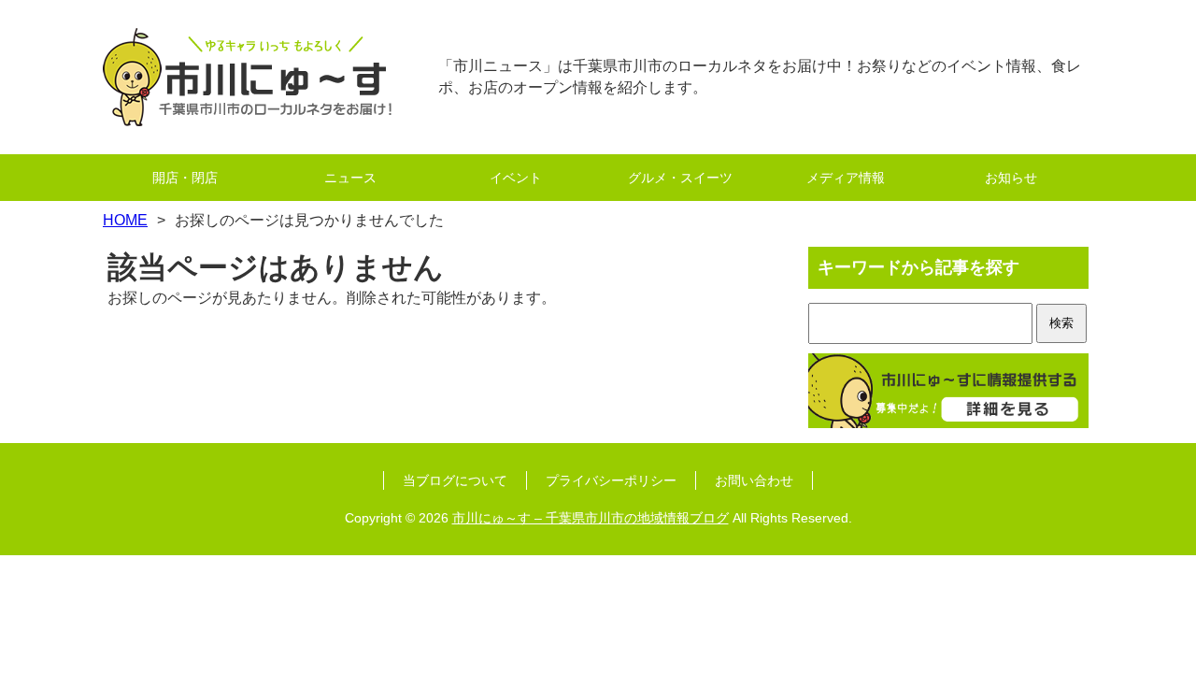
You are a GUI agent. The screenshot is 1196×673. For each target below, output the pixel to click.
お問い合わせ (754, 480)
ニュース (350, 177)
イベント (516, 177)
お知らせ (1011, 177)
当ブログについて (455, 480)
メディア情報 (845, 177)
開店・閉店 (185, 177)
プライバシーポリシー (611, 480)
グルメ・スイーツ (680, 177)
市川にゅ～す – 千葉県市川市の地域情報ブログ (590, 517)
